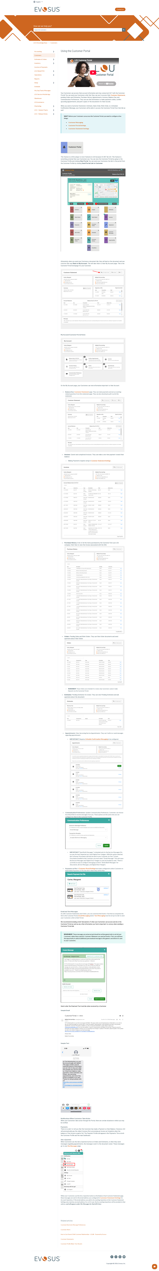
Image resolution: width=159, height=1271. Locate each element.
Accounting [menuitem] (38, 51)
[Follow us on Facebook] (111, 1256)
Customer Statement (81, 392)
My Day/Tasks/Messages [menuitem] (42, 90)
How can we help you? (42, 26)
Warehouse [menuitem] (37, 98)
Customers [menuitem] (37, 55)
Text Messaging (99, 915)
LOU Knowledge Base (40, 43)
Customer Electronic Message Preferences (73, 1225)
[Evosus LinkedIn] (120, 1256)
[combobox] (77, 30)
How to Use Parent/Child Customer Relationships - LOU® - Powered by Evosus (83, 1234)
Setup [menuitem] (36, 82)
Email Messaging (84, 915)
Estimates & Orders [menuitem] (40, 59)
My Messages (72, 1146)
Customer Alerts (65, 1229)
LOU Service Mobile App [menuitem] (42, 94)
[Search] (124, 30)
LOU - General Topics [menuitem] (41, 110)
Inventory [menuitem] (37, 63)
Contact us (120, 9)
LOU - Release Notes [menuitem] (41, 114)
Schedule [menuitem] (37, 86)
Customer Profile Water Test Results (71, 1244)
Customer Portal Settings (77, 125)
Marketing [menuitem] (37, 106)
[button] (53, 51)
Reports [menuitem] (36, 79)
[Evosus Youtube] (124, 1256)
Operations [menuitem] (38, 75)
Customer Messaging (75, 122)
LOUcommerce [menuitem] (39, 102)
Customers (53, 43)
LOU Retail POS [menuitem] (39, 71)
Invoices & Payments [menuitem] (40, 67)
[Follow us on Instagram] (115, 1256)
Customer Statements (67, 1239)
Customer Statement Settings (78, 128)
